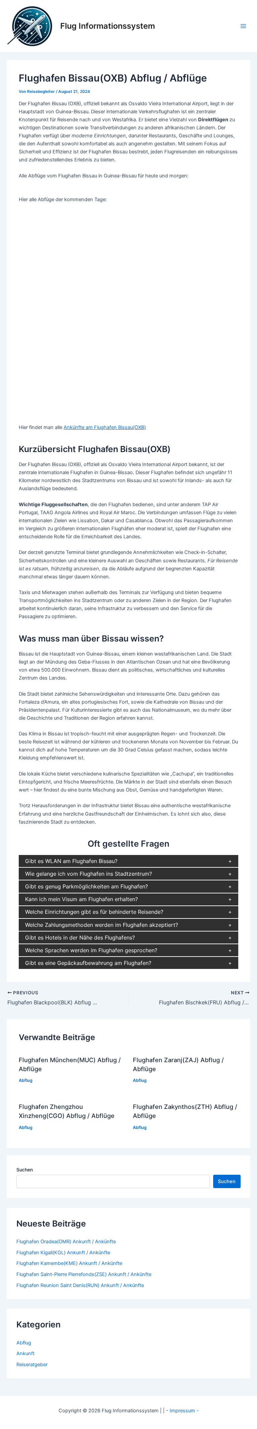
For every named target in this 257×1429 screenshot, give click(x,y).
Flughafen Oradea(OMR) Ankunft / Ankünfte (66, 1242)
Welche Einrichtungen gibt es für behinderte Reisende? (94, 911)
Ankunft (25, 1353)
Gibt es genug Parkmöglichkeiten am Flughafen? (86, 886)
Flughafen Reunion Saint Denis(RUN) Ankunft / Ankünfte (80, 1285)
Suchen (24, 1169)
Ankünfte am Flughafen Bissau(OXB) (105, 427)
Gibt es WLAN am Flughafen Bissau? (71, 861)
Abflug (25, 1080)
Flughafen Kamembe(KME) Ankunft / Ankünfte (69, 1263)
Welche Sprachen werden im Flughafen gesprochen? (91, 950)
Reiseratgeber (32, 1365)
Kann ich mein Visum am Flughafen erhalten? (81, 899)
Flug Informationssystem (107, 26)
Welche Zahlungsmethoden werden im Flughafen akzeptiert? (101, 924)
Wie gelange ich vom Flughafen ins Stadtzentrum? (88, 873)
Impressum (182, 1411)
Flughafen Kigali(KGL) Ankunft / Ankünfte (63, 1253)
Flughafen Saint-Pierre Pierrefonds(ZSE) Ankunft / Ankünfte (83, 1274)
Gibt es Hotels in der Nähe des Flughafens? (80, 937)
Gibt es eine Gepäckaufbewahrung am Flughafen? (88, 963)
